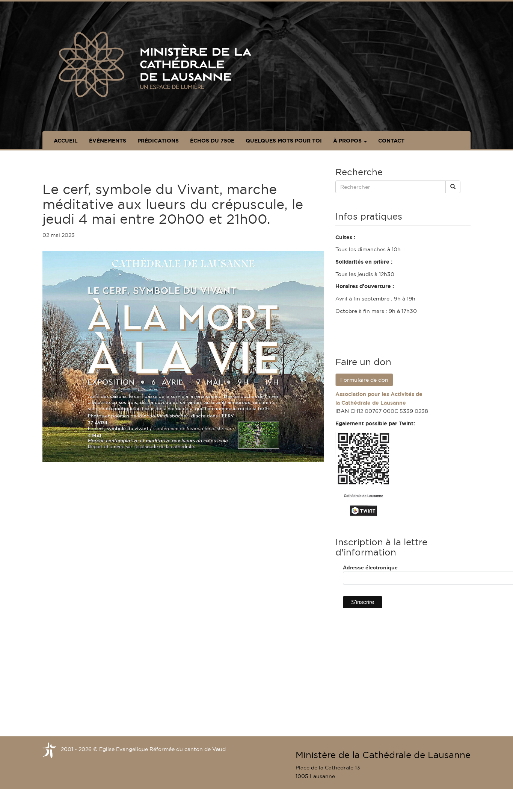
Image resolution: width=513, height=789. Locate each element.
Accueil (66, 141)
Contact (391, 141)
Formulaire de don (364, 380)
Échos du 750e (212, 141)
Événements (107, 141)
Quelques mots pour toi (284, 141)
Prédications (158, 141)
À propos (348, 141)
